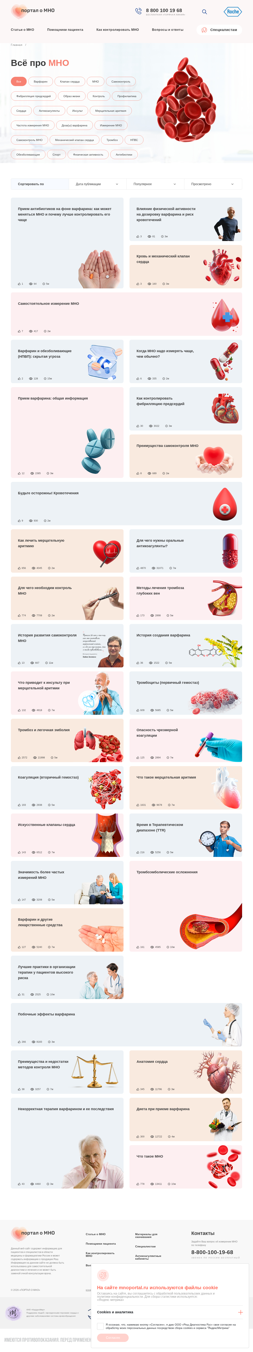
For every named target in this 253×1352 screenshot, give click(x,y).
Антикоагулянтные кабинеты (148, 1257)
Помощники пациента (65, 29)
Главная (17, 44)
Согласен (113, 1337)
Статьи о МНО (22, 29)
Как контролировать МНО (117, 29)
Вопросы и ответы (167, 29)
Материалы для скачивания (146, 1235)
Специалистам (145, 1246)
